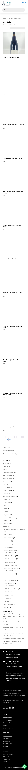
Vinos (8, 18)
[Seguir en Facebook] (4, 707)
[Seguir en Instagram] (10, 707)
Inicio (4, 18)
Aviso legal (6, 738)
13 (7, 439)
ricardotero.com (19, 767)
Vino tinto (13, 18)
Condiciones (6, 741)
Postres (5, 725)
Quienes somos (7, 736)
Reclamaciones (7, 743)
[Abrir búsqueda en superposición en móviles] (13, 10)
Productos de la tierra (9, 723)
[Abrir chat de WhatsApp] (25, 767)
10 (20, 437)
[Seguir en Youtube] (13, 707)
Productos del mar (8, 720)
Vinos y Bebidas (7, 717)
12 (4, 439)
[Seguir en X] (7, 707)
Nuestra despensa (8, 728)
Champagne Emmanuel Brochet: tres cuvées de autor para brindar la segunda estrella (13, 641)
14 (10, 439)
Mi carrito (5, 746)
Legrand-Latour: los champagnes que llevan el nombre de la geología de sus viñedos (14, 616)
